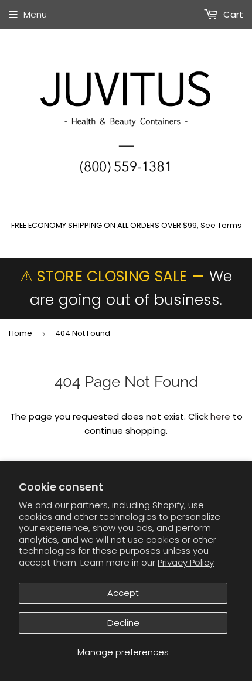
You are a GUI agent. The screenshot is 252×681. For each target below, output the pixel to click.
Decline (123, 623)
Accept (123, 593)
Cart (232, 14)
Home (20, 333)
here (220, 416)
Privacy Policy (186, 562)
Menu (35, 14)
